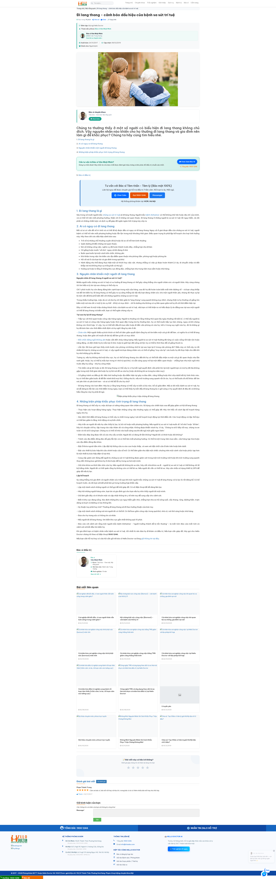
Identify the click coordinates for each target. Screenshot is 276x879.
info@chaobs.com (128, 844)
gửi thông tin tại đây (150, 538)
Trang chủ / (81, 8)
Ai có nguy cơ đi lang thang (91, 144)
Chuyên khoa (140, 3)
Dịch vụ (171, 3)
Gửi (97, 820)
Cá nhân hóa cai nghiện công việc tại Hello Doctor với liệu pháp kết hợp (179, 654)
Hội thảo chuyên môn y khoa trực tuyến (94, 740)
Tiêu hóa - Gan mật (103, 562)
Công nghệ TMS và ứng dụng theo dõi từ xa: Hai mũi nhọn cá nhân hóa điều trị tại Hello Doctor (137, 691)
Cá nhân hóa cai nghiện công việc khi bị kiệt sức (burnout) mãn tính (95, 654)
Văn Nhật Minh (96, 560)
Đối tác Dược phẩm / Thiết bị (127, 861)
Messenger (157, 195)
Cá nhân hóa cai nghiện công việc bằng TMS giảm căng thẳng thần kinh (138, 654)
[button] (264, 874)
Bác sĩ (186, 3)
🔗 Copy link (111, 19)
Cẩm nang (194, 3)
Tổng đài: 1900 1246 (189, 167)
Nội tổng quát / (91, 8)
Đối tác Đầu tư (122, 865)
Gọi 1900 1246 (139, 195)
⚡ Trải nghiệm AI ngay (178, 849)
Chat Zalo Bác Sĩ (188, 162)
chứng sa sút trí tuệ (111, 215)
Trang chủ (129, 3)
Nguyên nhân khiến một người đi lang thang (98, 148)
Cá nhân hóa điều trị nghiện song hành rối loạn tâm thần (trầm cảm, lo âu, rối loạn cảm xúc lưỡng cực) (96, 691)
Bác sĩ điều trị (85, 175)
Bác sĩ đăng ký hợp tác (125, 854)
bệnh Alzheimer (152, 215)
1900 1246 (128, 841)
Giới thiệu (162, 3)
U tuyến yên (166, 706)
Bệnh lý (179, 3)
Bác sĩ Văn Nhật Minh (103, 29)
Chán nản (82, 332)
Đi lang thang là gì (86, 139)
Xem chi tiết (95, 574)
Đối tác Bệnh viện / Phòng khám (128, 858)
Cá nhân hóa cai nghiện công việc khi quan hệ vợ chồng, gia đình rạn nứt (179, 618)
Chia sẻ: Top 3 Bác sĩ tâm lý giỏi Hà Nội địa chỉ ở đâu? (179, 741)
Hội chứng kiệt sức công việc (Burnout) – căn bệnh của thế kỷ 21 (136, 618)
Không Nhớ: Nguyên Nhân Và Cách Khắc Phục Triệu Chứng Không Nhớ (136, 741)
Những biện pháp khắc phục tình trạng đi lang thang (102, 152)
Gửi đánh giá (101, 781)
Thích (80, 794)
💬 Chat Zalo (95, 119)
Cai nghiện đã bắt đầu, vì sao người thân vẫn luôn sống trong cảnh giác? (96, 618)
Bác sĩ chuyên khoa (97, 112)
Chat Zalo (121, 195)
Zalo (104, 19)
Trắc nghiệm (151, 3)
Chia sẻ (96, 19)
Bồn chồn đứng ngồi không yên (92, 340)
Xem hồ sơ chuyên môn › (94, 38)
